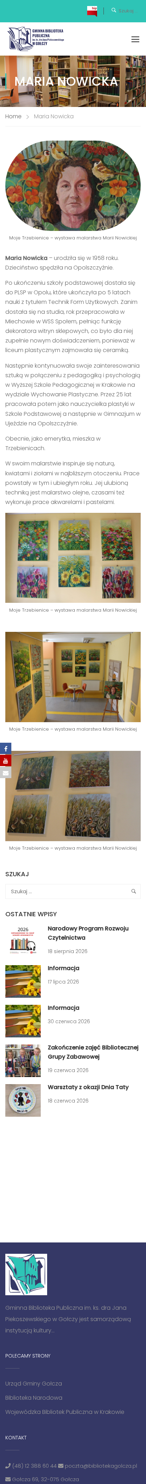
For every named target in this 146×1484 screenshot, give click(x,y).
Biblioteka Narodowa (33, 1398)
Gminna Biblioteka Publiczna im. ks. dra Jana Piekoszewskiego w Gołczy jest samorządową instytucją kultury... (68, 1319)
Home (13, 116)
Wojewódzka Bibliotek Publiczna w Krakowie (64, 1412)
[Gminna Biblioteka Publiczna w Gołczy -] (37, 39)
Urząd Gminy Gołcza (33, 1384)
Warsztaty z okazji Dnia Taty (88, 1087)
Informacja (63, 968)
